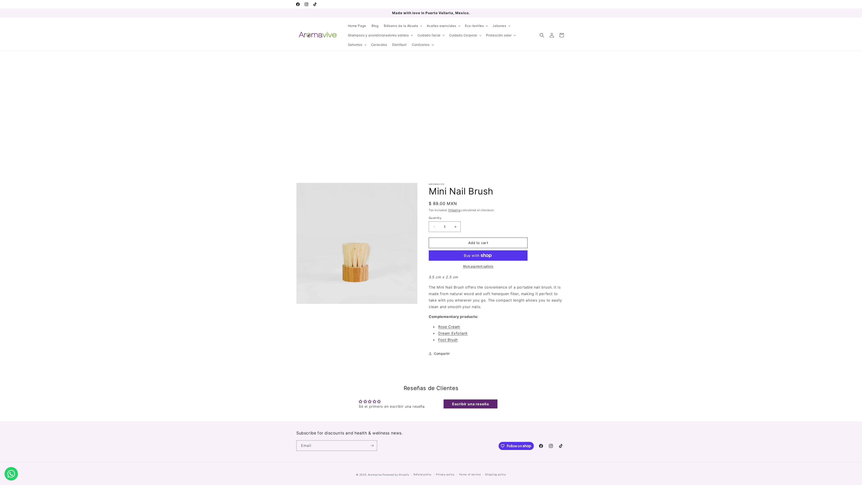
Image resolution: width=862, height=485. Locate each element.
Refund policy (422, 474)
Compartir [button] (442, 353)
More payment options (478, 266)
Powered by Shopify (396, 474)
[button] (402, 26)
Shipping (454, 210)
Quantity (435, 218)
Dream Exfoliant (453, 333)
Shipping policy (495, 474)
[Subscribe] (372, 445)
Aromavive (375, 474)
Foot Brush (448, 339)
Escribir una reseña (470, 404)
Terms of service (470, 474)
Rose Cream (449, 326)
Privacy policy (445, 474)
